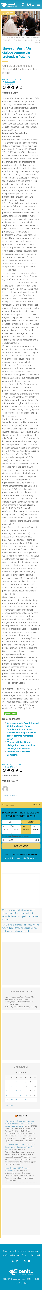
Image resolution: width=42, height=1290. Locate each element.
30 (21, 1100)
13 (7, 1091)
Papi (11, 13)
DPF (14, 1251)
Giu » (11, 1105)
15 (16, 1091)
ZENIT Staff (10, 82)
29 (16, 1100)
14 (12, 1091)
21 (12, 1095)
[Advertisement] (21, 891)
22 (16, 1095)
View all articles (9, 795)
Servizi (5, 1255)
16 (21, 1091)
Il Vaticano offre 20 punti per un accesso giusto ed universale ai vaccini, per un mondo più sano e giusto (19, 1123)
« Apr (6, 1105)
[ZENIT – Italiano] (11, 4)
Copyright (26, 1255)
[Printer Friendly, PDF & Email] (10, 713)
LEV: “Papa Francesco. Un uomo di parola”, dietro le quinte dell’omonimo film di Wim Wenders (20, 1147)
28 (12, 1100)
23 (21, 1095)
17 (26, 1091)
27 (7, 1100)
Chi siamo (7, 1251)
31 (26, 1100)
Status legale (14, 1255)
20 (7, 1095)
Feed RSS (22, 1115)
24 (26, 1095)
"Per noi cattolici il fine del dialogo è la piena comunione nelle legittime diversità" (21, 745)
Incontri (5, 13)
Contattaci (35, 1255)
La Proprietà (33, 1251)
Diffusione (22, 1251)
